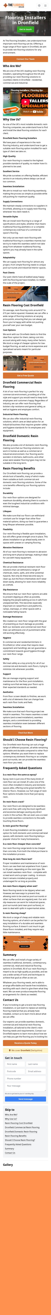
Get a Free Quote (25, 375)
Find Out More (25, 732)
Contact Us (10, 1152)
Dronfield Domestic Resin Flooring (21, 1131)
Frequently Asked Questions (18, 1144)
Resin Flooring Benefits (15, 1135)
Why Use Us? (11, 1119)
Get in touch (25, 29)
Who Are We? (11, 1114)
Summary (9, 1148)
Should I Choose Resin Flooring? (20, 1140)
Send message (26, 1099)
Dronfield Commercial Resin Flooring (22, 1127)
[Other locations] (39, 5)
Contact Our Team (26, 59)
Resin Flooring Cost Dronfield (18, 1123)
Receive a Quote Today (25, 1043)
